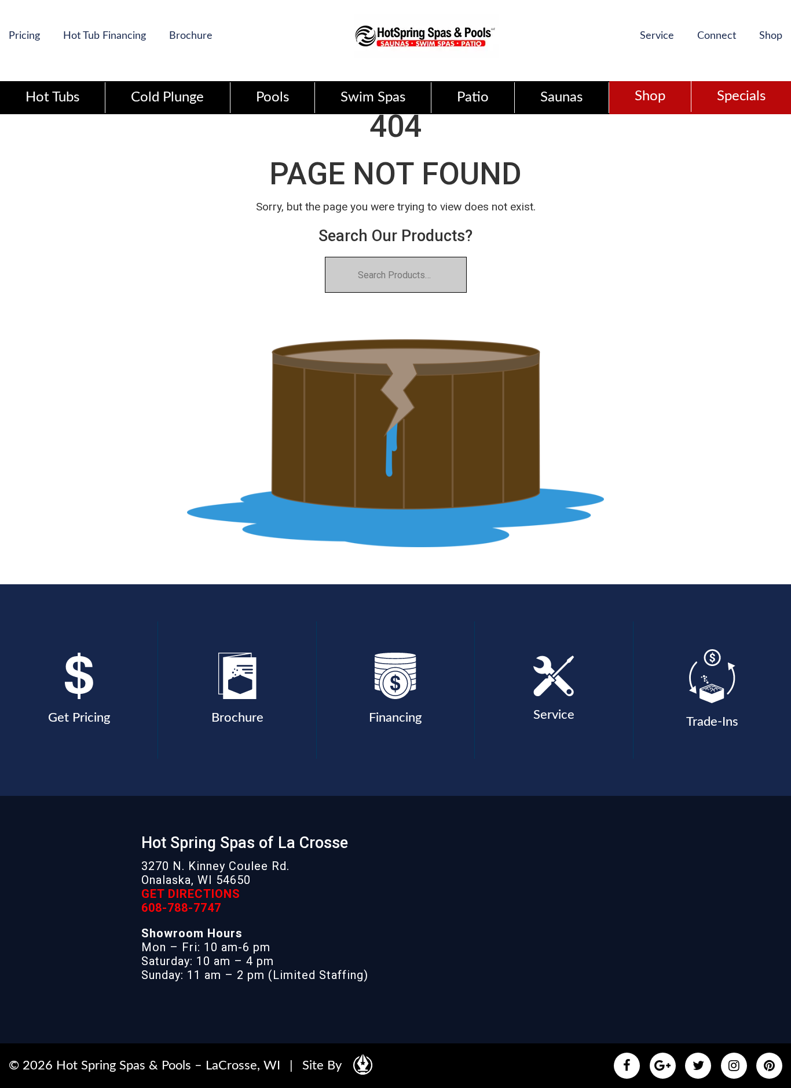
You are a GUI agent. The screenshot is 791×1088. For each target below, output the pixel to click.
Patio (473, 97)
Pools (272, 97)
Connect (716, 36)
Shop (770, 36)
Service (657, 36)
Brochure (191, 36)
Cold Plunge (167, 97)
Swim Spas (372, 97)
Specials (741, 96)
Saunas (561, 97)
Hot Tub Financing (104, 36)
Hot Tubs (52, 97)
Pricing (24, 36)
